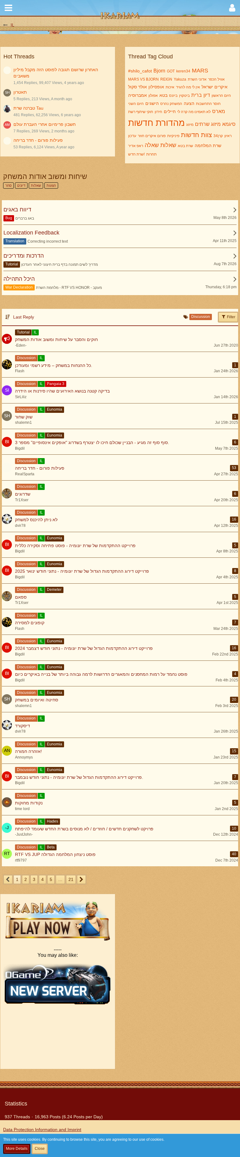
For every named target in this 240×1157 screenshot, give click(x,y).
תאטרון (20, 92)
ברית (196, 95)
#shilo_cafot (140, 70)
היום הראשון (221, 95)
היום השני (136, 103)
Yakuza (180, 79)
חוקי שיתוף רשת (140, 112)
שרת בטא (185, 146)
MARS (200, 70)
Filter (230, 317)
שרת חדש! (136, 154)
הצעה (189, 103)
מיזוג (189, 124)
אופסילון (156, 86)
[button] (8, 8)
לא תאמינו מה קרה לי (194, 112)
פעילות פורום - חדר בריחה (38, 140)
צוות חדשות (196, 134)
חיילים (170, 111)
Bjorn (159, 70)
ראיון (228, 136)
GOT (171, 71)
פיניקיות (173, 136)
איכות (170, 87)
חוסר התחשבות (208, 103)
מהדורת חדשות (156, 123)
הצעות (51, 185)
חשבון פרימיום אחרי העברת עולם (44, 124)
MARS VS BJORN (143, 79)
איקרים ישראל (215, 86)
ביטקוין (184, 95)
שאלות (168, 145)
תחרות (151, 154)
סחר (8, 185)
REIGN (166, 79)
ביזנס (173, 95)
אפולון (153, 95)
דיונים (21, 185)
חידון (158, 112)
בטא (163, 95)
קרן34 (218, 136)
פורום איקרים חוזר (152, 136)
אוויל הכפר (216, 79)
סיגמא (229, 124)
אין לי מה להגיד (188, 87)
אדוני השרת (197, 79)
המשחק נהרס (171, 103)
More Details (17, 1148)
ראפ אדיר (135, 146)
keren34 (183, 71)
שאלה (152, 145)
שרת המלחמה (208, 145)
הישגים (152, 103)
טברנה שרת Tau (28, 108)
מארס (218, 111)
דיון (206, 95)
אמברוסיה (137, 95)
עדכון (132, 136)
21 (70, 879)
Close (40, 1148)
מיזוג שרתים (208, 124)
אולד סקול (137, 86)
